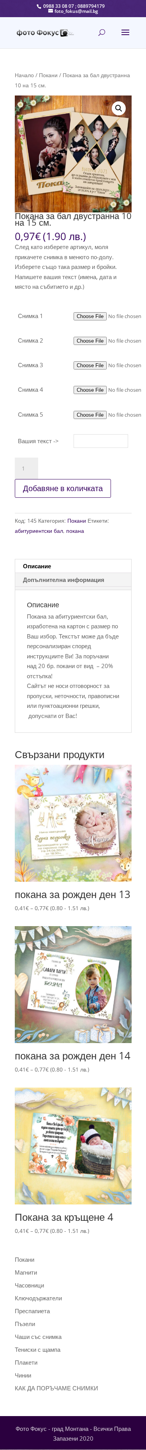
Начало (24, 75)
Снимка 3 (30, 365)
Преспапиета (32, 1311)
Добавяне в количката (63, 488)
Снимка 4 (30, 389)
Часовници (29, 1285)
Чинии (23, 1375)
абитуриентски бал (39, 530)
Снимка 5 (30, 414)
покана (75, 530)
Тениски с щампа (37, 1349)
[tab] (73, 588)
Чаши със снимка (38, 1336)
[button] (119, 108)
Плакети (26, 1362)
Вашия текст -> (38, 441)
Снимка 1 (30, 316)
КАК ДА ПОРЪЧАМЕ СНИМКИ (56, 1388)
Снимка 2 (30, 340)
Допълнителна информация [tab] (63, 580)
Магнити (26, 1272)
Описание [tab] (37, 566)
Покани (48, 75)
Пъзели (25, 1324)
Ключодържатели (38, 1298)
